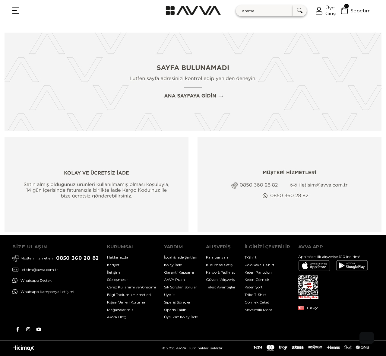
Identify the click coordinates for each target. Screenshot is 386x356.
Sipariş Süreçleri (177, 302)
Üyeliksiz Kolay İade (181, 317)
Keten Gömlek (257, 279)
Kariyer (113, 264)
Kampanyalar (218, 257)
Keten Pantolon (258, 272)
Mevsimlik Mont (258, 309)
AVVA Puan (174, 279)
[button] (366, 338)
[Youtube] (38, 329)
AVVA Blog (116, 317)
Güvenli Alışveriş (220, 279)
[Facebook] (17, 329)
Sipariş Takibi (175, 309)
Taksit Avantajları (221, 287)
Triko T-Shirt (255, 294)
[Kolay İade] (96, 184)
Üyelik (169, 294)
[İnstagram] (28, 329)
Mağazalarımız (120, 309)
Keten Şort (254, 287)
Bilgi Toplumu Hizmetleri (129, 294)
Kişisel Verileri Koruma (126, 302)
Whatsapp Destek (36, 280)
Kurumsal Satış (219, 264)
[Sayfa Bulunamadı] (193, 82)
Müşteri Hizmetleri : (60, 258)
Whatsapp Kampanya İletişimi (47, 291)
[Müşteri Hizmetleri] (289, 184)
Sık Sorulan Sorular (180, 287)
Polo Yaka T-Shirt (259, 264)
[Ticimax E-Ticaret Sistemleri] (23, 349)
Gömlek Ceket (257, 302)
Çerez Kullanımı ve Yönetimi (131, 287)
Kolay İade (173, 264)
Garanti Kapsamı (179, 272)
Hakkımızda (117, 257)
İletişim (113, 272)
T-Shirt (251, 257)
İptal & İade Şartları (180, 257)
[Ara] (300, 10)
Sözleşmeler (117, 279)
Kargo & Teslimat (220, 272)
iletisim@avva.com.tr (39, 270)
